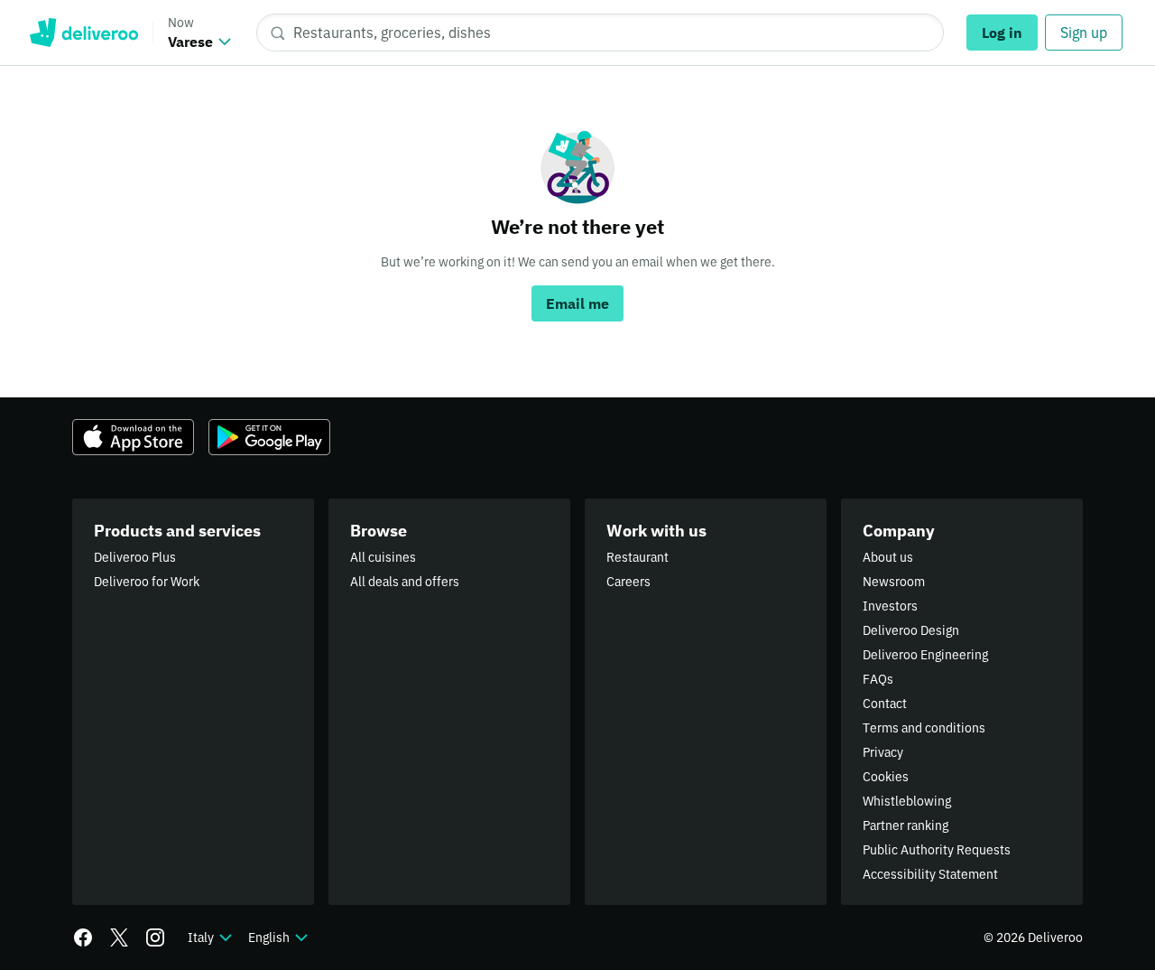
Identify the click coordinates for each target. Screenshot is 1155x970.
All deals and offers (404, 582)
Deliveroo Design (911, 630)
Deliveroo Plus (135, 557)
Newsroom (894, 582)
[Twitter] (119, 937)
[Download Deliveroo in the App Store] (133, 437)
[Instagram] (155, 937)
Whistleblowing (907, 801)
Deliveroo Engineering (925, 655)
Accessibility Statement (930, 874)
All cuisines (383, 557)
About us (888, 557)
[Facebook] (83, 937)
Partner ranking (905, 825)
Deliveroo (83, 32)
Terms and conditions (924, 728)
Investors (890, 606)
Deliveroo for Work (146, 582)
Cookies (886, 777)
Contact (885, 703)
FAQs (878, 679)
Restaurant (637, 557)
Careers (628, 582)
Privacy (883, 752)
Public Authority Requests (937, 850)
